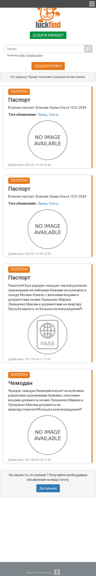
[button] (92, 3)
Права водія (34, 55)
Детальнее (48, 488)
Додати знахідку (48, 35)
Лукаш (42, 114)
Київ (22, 55)
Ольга (53, 114)
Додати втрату (48, 66)
